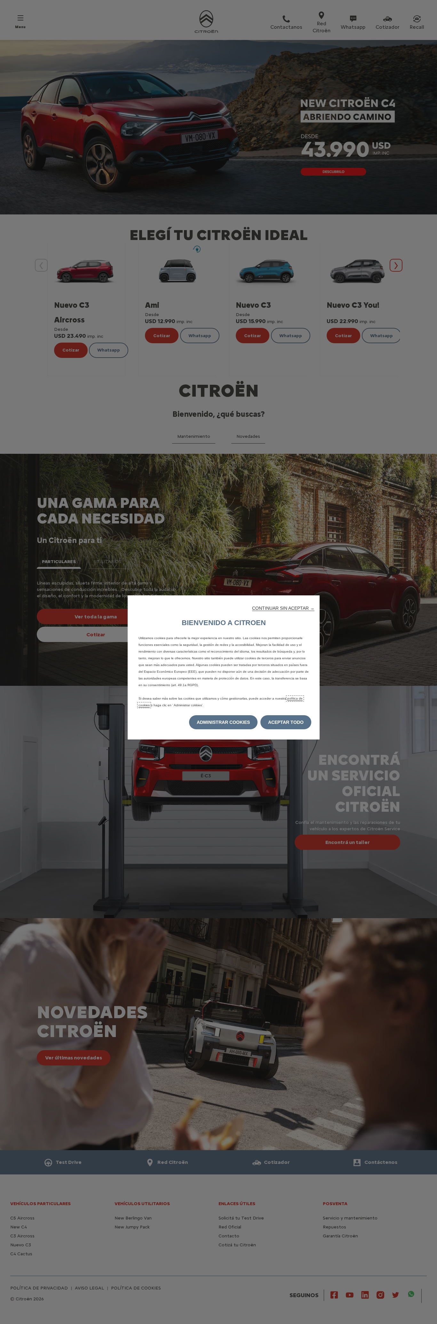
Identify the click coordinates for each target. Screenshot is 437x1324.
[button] (283, 608)
